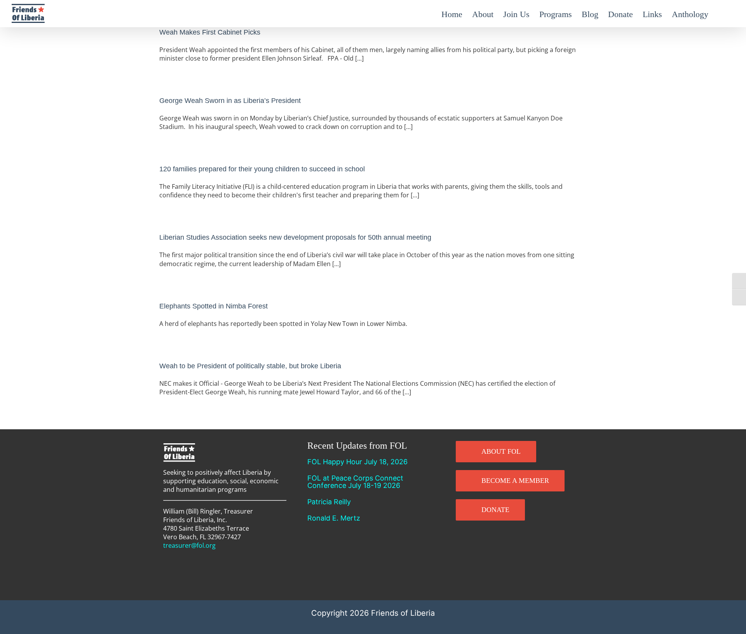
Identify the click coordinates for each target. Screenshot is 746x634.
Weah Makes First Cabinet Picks (209, 32)
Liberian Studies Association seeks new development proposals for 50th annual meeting (295, 237)
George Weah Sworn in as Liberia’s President (230, 101)
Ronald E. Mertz (333, 518)
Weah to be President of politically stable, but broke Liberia (250, 366)
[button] (721, 13)
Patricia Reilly (329, 502)
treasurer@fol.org (189, 545)
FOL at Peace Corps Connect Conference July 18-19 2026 (355, 481)
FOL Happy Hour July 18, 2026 (357, 462)
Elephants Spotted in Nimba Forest (213, 306)
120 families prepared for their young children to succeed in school (262, 169)
